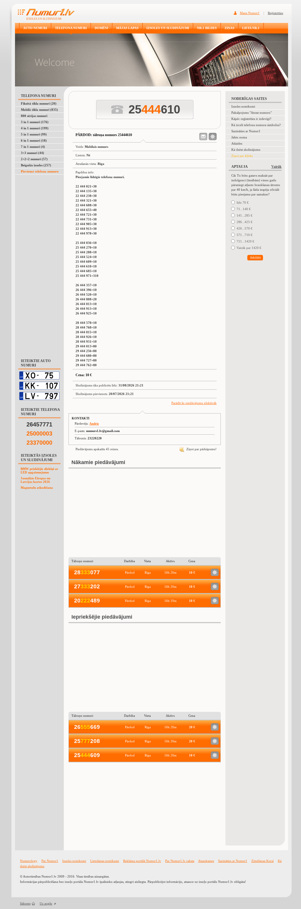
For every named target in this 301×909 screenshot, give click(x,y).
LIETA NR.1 (251, 28)
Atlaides (236, 143)
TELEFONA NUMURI (71, 28)
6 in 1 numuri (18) (34, 140)
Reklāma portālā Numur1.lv (142, 861)
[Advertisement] (39, 263)
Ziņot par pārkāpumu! (201, 449)
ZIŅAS (229, 28)
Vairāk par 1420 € (249, 248)
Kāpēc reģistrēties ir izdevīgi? (251, 118)
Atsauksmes (206, 861)
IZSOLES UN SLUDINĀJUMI (167, 28)
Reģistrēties (275, 13)
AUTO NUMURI (35, 28)
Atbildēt (255, 257)
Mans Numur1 (250, 13)
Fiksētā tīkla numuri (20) (38, 103)
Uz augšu (46, 903)
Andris (94, 423)
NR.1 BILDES (207, 28)
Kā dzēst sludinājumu (245, 149)
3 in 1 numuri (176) (35, 122)
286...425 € (244, 222)
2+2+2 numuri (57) (34, 159)
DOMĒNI (101, 28)
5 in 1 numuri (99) (34, 134)
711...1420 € (245, 241)
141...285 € (244, 215)
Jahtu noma (239, 137)
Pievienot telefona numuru (39, 171)
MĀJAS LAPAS (127, 28)
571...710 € (244, 235)
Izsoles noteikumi (243, 106)
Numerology (28, 861)
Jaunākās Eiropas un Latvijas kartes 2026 (35, 479)
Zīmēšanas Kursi (262, 861)
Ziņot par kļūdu (242, 156)
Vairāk (276, 167)
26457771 (39, 424)
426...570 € (244, 228)
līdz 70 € (243, 202)
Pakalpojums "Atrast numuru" (251, 112)
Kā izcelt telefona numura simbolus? (256, 125)
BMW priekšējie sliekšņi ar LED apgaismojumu (39, 470)
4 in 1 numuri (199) (35, 128)
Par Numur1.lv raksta (179, 861)
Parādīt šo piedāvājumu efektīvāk (194, 403)
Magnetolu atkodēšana (37, 487)
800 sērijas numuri (34, 116)
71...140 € (244, 209)
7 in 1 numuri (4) (33, 146)
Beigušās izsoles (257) (36, 165)
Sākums (25, 903)
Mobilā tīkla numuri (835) (39, 109)
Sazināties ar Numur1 (245, 131)
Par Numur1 (49, 861)
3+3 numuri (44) (32, 153)
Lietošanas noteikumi (104, 861)
